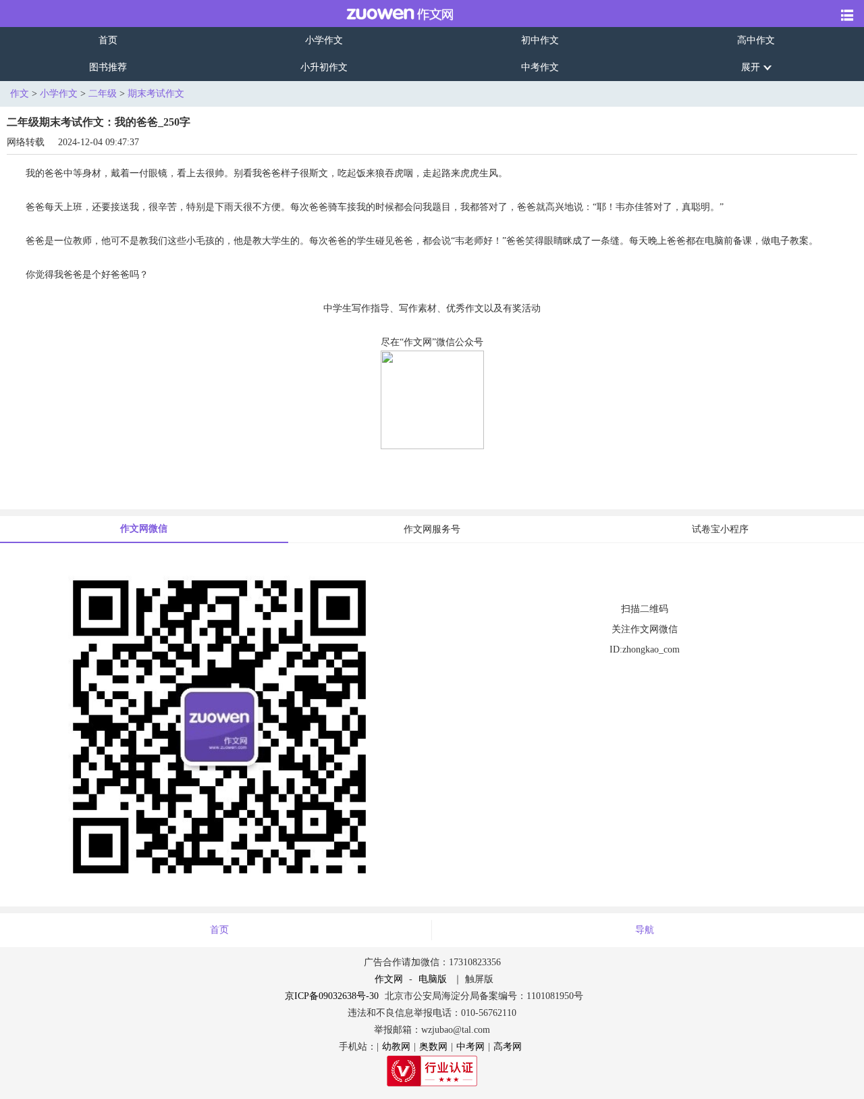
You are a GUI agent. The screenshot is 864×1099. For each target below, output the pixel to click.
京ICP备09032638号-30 (332, 996)
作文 (19, 93)
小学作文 (324, 40)
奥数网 (433, 1047)
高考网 (507, 1047)
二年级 (102, 93)
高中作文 (756, 40)
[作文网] (390, 13)
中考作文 (540, 67)
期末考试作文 (156, 93)
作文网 (389, 979)
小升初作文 (324, 67)
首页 (108, 40)
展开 (750, 67)
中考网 (470, 1047)
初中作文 (540, 40)
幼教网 (396, 1047)
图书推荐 (108, 67)
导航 (644, 930)
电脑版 (432, 979)
